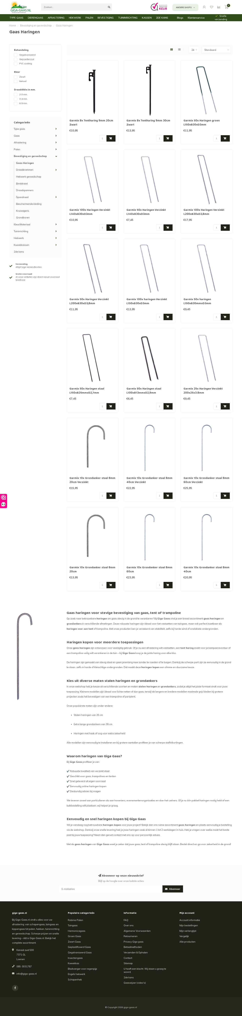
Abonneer (174, 889)
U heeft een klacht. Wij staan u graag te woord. (145, 970)
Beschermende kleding (28, 203)
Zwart (22, 76)
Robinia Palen (75, 920)
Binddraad (22, 183)
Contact (128, 958)
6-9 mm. (23, 103)
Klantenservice (196, 17)
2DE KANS (162, 17)
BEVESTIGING (106, 17)
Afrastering (20, 142)
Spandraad (22, 197)
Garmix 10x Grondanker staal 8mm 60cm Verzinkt (206, 480)
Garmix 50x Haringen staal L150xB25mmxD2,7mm (86, 391)
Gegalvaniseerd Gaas (80, 952)
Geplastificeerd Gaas (79, 947)
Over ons (129, 925)
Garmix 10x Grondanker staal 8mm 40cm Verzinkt (149, 480)
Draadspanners (24, 190)
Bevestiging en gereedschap (30, 156)
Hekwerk (19, 238)
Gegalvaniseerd (27, 54)
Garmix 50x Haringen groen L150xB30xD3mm (202, 122)
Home (12, 25)
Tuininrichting (21, 231)
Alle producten (187, 941)
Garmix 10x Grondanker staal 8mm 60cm (149, 569)
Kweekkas (73, 963)
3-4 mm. (23, 99)
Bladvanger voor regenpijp (82, 968)
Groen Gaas (74, 936)
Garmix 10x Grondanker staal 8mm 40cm (206, 569)
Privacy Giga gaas (133, 941)
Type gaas (19, 128)
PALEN (89, 17)
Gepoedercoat (26, 59)
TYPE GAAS (16, 17)
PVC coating (25, 63)
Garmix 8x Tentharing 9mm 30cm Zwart (148, 122)
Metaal (22, 81)
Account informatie (189, 920)
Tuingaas (73, 925)
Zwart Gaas (74, 941)
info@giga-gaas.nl (26, 973)
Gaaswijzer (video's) (135, 982)
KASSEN (147, 17)
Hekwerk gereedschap (28, 176)
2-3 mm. (23, 94)
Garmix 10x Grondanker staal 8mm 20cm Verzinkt (92, 480)
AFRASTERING (56, 17)
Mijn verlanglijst (187, 930)
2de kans (19, 251)
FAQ (126, 920)
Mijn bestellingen (188, 925)
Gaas (17, 135)
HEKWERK (75, 17)
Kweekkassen (21, 245)
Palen (17, 149)
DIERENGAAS (35, 17)
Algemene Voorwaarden (137, 930)
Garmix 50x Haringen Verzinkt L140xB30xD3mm (146, 212)
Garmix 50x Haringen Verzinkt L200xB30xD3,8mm (89, 301)
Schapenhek (75, 979)
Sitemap (128, 963)
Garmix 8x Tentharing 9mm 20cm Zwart (91, 122)
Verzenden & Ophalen (136, 952)
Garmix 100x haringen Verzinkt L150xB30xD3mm (146, 301)
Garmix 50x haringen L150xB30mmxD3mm (197, 301)
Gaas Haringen (25, 163)
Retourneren (130, 936)
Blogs (180, 17)
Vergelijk (184, 936)
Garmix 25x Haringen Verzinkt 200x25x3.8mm (203, 391)
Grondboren (23, 217)
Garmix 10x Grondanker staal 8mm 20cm (92, 569)
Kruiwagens (22, 210)
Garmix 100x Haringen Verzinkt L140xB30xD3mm (89, 212)
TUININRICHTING (127, 17)
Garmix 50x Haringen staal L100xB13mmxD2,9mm (143, 391)
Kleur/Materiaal (22, 224)
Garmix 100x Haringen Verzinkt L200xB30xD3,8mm (204, 212)
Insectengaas (75, 958)
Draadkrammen (24, 169)
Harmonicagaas (76, 930)
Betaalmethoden (133, 947)
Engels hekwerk (76, 974)
